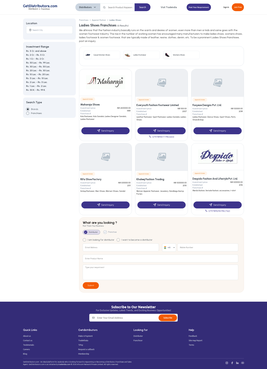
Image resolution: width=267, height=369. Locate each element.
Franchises (83, 20)
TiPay (80, 345)
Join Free (238, 7)
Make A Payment (85, 336)
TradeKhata (83, 340)
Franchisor (138, 340)
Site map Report (195, 340)
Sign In (226, 7)
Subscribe (167, 318)
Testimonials (28, 345)
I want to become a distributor (137, 239)
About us (27, 336)
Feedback (193, 336)
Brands (34, 109)
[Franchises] (27, 113)
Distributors (85, 7)
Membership (83, 354)
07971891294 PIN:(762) (219, 211)
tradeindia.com (64, 364)
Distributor (138, 336)
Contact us (27, 340)
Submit (91, 285)
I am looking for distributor (101, 239)
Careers (26, 349)
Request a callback (86, 349)
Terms (191, 345)
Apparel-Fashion (99, 20)
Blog (25, 354)
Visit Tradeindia (169, 7)
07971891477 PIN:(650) (163, 137)
